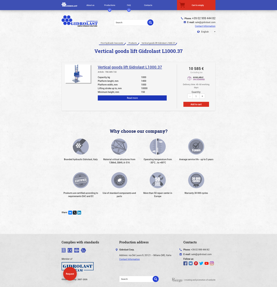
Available (199, 78)
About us (90, 5)
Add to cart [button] (196, 104)
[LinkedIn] (79, 213)
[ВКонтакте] (70, 213)
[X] (75, 213)
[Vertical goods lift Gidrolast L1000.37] (121, 83)
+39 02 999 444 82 (203, 18)
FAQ (129, 5)
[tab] (138, 86)
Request (70, 273)
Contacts (148, 5)
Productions (109, 5)
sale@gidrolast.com (205, 22)
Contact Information (205, 26)
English (205, 31)
